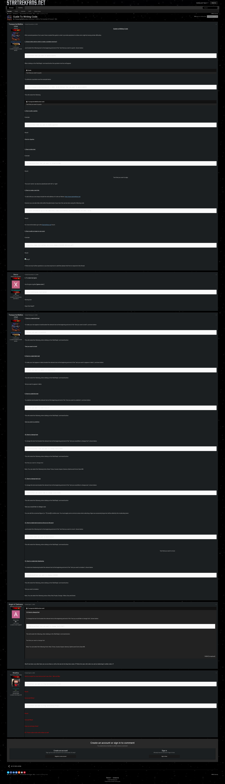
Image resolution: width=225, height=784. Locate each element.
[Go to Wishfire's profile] (16, 683)
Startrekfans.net (46, 224)
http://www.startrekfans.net (72, 196)
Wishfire (16, 673)
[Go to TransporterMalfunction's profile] (9, 17)
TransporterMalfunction (21, 19)
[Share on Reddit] (19, 772)
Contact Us (116, 777)
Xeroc (15, 274)
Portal (16, 11)
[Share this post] (216, 24)
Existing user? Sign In (202, 3)
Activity (20, 7)
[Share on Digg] (13, 772)
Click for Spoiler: (30, 139)
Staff (29, 11)
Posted (31, 24)
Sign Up (214, 3)
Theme (108, 777)
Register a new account (60, 756)
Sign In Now (164, 756)
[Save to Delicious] (16, 772)
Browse (11, 7)
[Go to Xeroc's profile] (16, 284)
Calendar (23, 11)
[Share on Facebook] (11, 772)
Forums (9, 11)
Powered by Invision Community (112, 781)
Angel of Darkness (16, 604)
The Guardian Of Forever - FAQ (48, 19)
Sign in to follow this (201, 16)
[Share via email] (22, 772)
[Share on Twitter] (8, 772)
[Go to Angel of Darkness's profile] (16, 614)
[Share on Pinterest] (24, 772)
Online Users (37, 11)
